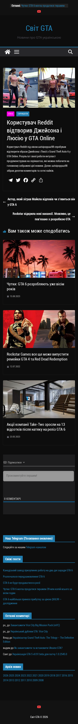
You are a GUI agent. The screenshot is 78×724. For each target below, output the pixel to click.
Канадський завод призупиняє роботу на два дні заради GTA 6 (38, 570)
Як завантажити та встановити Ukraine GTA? (38, 647)
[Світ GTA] (7, 51)
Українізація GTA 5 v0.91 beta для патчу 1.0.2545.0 (39, 654)
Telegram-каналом (36, 547)
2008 (41, 680)
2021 (35, 675)
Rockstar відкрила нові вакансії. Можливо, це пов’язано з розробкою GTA (41, 216)
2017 (58, 675)
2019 (46, 675)
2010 (29, 680)
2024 (17, 675)
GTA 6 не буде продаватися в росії (21, 582)
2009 (35, 680)
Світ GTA (39, 28)
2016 (64, 675)
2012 (17, 680)
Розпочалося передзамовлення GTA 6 (24, 576)
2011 (23, 680)
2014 (5, 680)
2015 (70, 675)
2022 (29, 675)
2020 (41, 675)
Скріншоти (23, 114)
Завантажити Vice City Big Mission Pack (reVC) (35, 625)
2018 (52, 675)
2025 (11, 675)
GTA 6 (10, 114)
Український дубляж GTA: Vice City (29, 631)
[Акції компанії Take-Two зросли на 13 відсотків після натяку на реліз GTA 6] (39, 383)
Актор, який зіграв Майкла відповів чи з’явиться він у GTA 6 (41, 201)
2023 (23, 675)
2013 (11, 680)
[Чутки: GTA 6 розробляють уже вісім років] (39, 242)
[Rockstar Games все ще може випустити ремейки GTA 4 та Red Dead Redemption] (39, 313)
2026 (5, 675)
